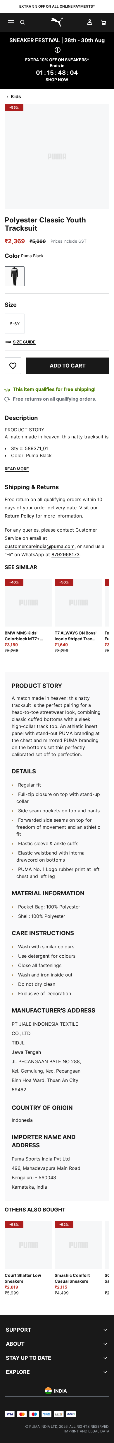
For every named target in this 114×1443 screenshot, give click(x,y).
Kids (16, 96)
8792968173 (65, 554)
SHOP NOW (57, 79)
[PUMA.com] (57, 22)
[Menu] (10, 22)
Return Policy (19, 516)
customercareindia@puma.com (40, 546)
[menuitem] (86, 1431)
